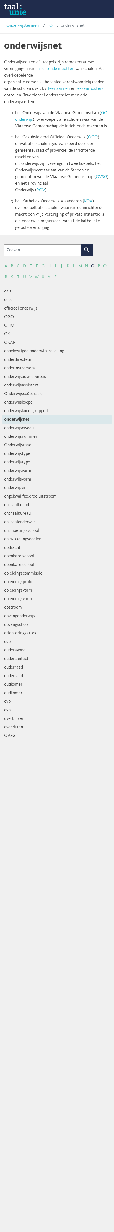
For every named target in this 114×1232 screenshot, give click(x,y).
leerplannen (59, 89)
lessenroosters (89, 89)
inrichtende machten (55, 69)
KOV (88, 201)
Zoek (87, 250)
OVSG (101, 177)
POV (41, 190)
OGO (93, 137)
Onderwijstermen (22, 25)
